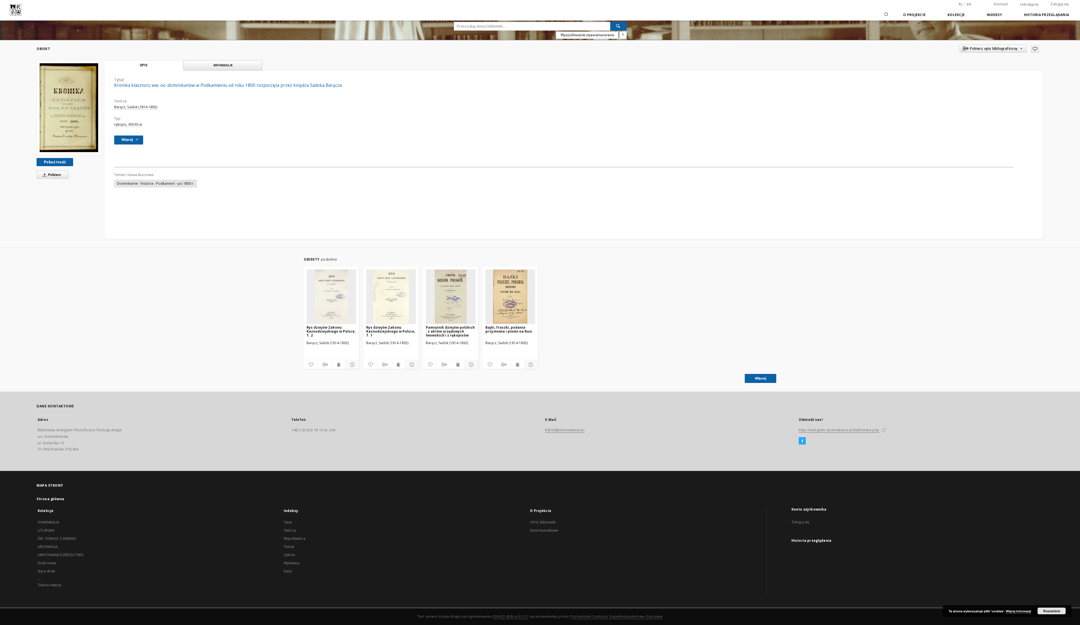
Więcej (760, 378)
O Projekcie (914, 14)
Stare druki (46, 571)
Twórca (290, 530)
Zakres (289, 554)
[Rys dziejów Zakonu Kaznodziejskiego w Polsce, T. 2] (331, 297)
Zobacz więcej (49, 585)
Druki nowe (47, 563)
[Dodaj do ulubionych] (1035, 49)
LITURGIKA (46, 530)
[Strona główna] (885, 14)
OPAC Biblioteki (542, 522)
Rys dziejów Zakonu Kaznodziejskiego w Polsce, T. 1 (390, 331)
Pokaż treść (55, 162)
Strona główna (50, 499)
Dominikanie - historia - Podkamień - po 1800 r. (155, 183)
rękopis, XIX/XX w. (128, 124)
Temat (289, 546)
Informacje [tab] (223, 65)
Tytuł (288, 522)
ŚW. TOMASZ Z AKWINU (57, 538)
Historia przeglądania (1046, 14)
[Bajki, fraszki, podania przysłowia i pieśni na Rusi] (510, 297)
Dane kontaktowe (544, 530)
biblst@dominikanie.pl (565, 430)
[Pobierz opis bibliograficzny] (324, 364)
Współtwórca (294, 538)
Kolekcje (956, 14)
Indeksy (994, 14)
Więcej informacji (1018, 611)
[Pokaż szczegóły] (351, 364)
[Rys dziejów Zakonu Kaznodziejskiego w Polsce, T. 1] (391, 297)
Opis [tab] (143, 65)
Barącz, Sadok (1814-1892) (135, 107)
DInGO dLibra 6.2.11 (511, 616)
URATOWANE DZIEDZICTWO (61, 554)
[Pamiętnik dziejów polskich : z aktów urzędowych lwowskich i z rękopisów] (450, 297)
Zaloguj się (1059, 4)
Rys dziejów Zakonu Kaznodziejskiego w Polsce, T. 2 (331, 331)
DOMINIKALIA (49, 522)
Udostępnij (1029, 4)
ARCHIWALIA (48, 546)
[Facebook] (802, 441)
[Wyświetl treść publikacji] (338, 364)
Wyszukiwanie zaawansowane (587, 35)
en (969, 4)
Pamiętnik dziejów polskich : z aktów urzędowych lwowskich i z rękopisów (450, 331)
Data (288, 571)
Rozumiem (1051, 610)
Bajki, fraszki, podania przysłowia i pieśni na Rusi (508, 329)
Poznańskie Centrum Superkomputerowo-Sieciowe (616, 616)
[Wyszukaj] (618, 26)
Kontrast (1001, 4)
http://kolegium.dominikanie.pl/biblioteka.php (839, 430)
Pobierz (54, 175)
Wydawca (291, 563)
